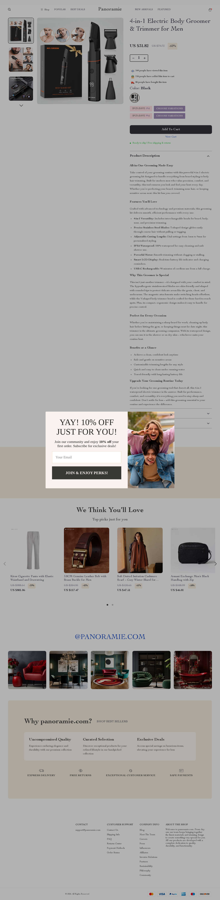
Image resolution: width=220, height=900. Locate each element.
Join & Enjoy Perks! (87, 473)
